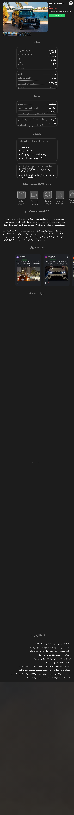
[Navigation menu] (71, 3)
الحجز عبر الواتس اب (57, 15)
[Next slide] (45, 17)
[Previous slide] (5, 17)
